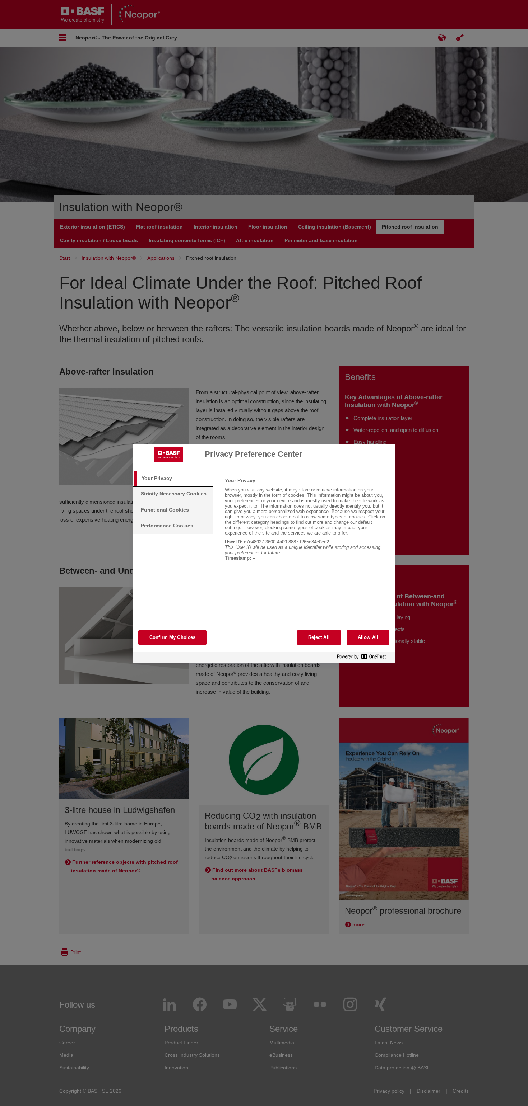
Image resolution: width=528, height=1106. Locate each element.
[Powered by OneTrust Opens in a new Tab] (364, 658)
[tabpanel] (307, 523)
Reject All (319, 637)
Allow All (368, 637)
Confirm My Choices (172, 637)
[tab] (173, 478)
